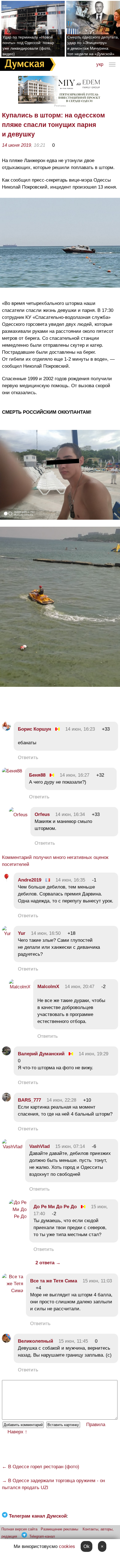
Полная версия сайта (19, 1529)
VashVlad (39, 1146)
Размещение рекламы (59, 1529)
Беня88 (37, 775)
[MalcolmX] (19, 986)
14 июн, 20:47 (79, 986)
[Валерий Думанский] (6, 1053)
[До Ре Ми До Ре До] (18, 1216)
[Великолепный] (6, 1341)
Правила (95, 1424)
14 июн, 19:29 (93, 1053)
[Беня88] (12, 770)
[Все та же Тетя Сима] (12, 1290)
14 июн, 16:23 (80, 729)
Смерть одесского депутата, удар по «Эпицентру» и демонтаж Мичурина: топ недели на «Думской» (93, 45)
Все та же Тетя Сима (53, 1281)
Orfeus (42, 814)
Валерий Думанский (41, 1053)
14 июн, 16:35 (70, 880)
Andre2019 (29, 880)
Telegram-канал (42, 1536)
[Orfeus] (18, 814)
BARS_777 (29, 1100)
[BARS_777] (6, 1100)
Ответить (28, 757)
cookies (67, 1546)
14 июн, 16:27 (74, 775)
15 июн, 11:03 (97, 1281)
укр (99, 64)
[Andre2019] (6, 880)
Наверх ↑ (17, 1431)
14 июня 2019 (16, 145)
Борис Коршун (34, 729)
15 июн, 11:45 (73, 1341)
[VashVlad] (12, 1146)
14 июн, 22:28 (61, 1100)
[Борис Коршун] (6, 729)
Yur (21, 933)
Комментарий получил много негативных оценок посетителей (55, 861)
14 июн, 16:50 (46, 933)
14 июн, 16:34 (70, 814)
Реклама (60, 105)
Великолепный (35, 1341)
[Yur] (6, 933)
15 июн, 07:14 (70, 1146)
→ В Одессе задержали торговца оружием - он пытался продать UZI (53, 1484)
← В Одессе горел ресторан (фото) (40, 1466)
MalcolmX (48, 986)
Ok (86, 1546)
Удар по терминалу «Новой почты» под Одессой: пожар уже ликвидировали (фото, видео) (28, 45)
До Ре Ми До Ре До (55, 1206)
